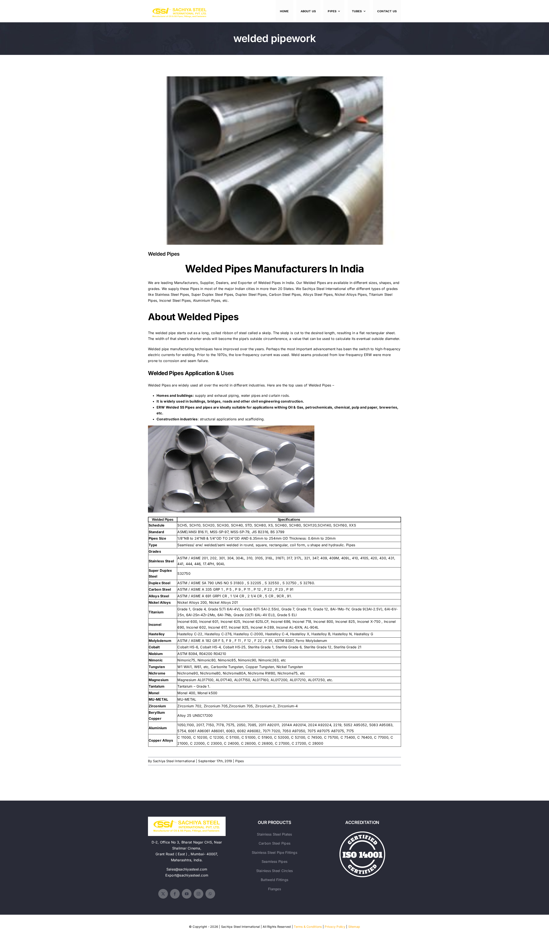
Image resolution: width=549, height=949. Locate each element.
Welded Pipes (274, 157)
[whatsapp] (210, 894)
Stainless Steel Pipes (172, 294)
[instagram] (198, 894)
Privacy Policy (335, 926)
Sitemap (354, 926)
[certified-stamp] (362, 833)
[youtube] (187, 894)
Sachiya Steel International (324, 289)
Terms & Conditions (308, 926)
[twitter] (163, 894)
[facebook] (175, 894)
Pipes (239, 761)
